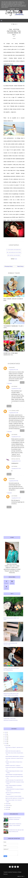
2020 (6, 732)
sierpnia (7, 809)
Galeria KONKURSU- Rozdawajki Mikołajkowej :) (14, 774)
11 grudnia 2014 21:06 (13, 369)
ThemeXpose (15, 872)
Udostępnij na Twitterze (15, 252)
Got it (17, 9)
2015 (6, 741)
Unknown (12, 367)
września (7, 807)
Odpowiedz (22, 382)
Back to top (21, 876)
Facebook (6, 583)
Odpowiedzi (9, 383)
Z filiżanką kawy (14, 410)
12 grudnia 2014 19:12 (16, 461)
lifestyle (15, 258)
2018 (6, 736)
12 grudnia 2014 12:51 (16, 436)
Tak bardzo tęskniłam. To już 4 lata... (13, 326)
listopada (7, 803)
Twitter (6, 588)
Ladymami (14, 386)
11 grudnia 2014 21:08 (13, 412)
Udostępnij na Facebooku (14, 249)
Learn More (12, 9)
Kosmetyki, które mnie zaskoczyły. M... (11, 353)
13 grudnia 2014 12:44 (16, 468)
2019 (6, 734)
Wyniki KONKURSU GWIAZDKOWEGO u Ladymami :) (15, 756)
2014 (6, 743)
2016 (6, 739)
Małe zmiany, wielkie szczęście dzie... (13, 299)
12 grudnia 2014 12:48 (16, 388)
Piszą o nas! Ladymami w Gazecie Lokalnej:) (13, 796)
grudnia (7, 745)
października (8, 805)
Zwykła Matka (15, 459)
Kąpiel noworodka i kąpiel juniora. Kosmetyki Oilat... (15, 798)
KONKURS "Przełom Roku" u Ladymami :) (13, 765)
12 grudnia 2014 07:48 (13, 480)
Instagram (12, 583)
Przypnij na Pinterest (14, 255)
